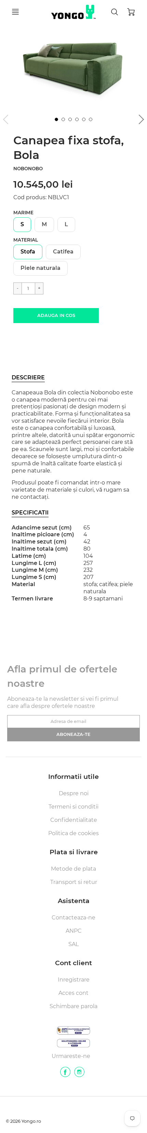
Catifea (63, 251)
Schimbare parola (73, 1006)
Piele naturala (41, 268)
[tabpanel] (56, 119)
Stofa (28, 251)
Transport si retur (73, 882)
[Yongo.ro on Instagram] (79, 1074)
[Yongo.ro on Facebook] (65, 1074)
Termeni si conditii (73, 806)
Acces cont (73, 993)
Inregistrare (74, 979)
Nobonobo (28, 168)
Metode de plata (73, 869)
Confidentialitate (73, 820)
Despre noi (74, 793)
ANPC (74, 931)
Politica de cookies (73, 833)
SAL (73, 944)
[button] (56, 315)
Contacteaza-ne (73, 917)
